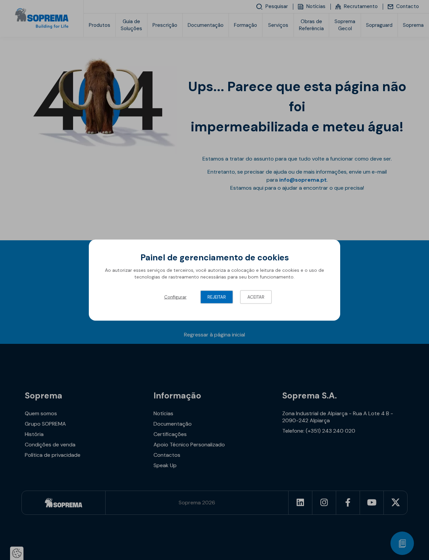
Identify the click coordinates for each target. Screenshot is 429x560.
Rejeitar (216, 297)
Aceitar (255, 297)
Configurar (175, 297)
